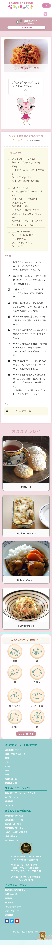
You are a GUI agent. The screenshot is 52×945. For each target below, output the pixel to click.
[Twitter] (12, 921)
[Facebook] (7, 921)
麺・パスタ (15, 705)
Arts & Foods (29, 23)
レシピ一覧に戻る (26, 27)
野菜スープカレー (26, 579)
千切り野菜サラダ (26, 626)
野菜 (14, 661)
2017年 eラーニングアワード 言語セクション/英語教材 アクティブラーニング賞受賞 (26, 868)
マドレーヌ (26, 487)
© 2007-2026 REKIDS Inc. (26, 931)
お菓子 (14, 726)
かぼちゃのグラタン (26, 533)
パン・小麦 (37, 705)
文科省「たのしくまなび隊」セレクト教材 (26, 878)
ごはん (37, 682)
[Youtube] (17, 921)
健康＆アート (31, 20)
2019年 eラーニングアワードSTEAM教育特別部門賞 (26, 858)
